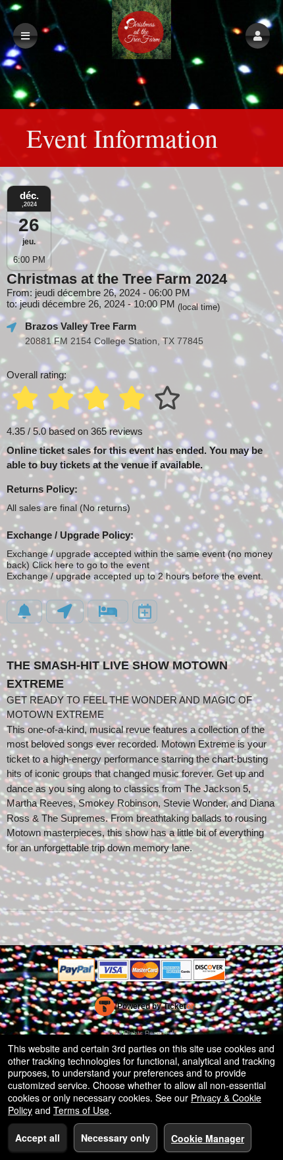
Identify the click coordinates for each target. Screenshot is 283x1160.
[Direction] (64, 611)
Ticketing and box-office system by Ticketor (144, 1009)
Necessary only (115, 1137)
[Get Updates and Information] (24, 611)
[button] (257, 36)
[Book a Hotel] (108, 611)
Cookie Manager (207, 1138)
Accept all (37, 1137)
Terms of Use (81, 1110)
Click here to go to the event (90, 565)
